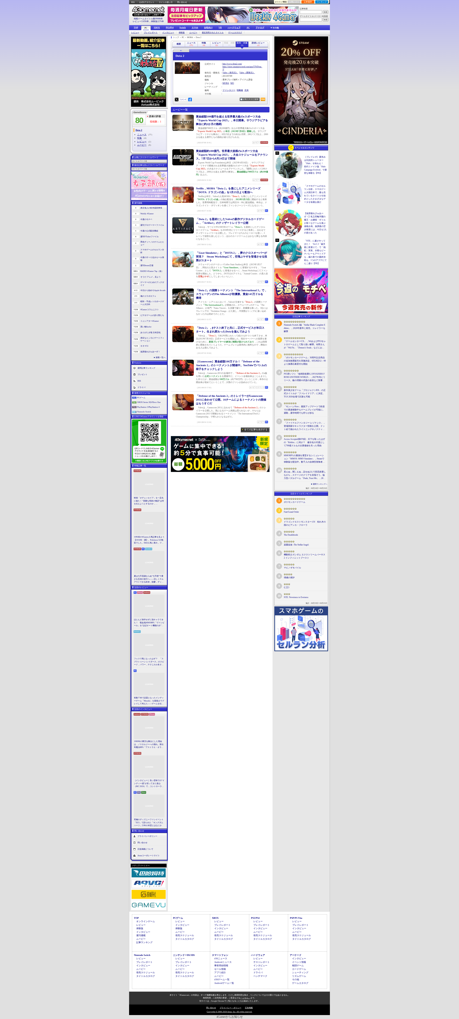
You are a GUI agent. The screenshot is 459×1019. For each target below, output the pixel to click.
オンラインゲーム (145, 921)
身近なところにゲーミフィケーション (152, 339)
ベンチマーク (260, 976)
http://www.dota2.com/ (232, 64)
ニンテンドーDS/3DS (184, 955)
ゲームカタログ (235, 33)
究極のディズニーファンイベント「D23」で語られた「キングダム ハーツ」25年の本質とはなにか (149, 822)
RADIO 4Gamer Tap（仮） (151, 271)
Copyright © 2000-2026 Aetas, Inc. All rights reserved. (229, 1012)
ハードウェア (234, 27)
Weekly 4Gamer (147, 213)
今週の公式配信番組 (149, 231)
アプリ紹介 (220, 972)
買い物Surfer (146, 327)
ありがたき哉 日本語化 (150, 332)
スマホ (195, 27)
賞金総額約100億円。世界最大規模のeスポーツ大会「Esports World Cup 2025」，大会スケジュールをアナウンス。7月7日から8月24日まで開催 (232, 155)
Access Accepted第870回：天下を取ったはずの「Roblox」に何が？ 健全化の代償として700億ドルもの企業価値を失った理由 (304, 442)
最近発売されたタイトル (213, 33)
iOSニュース (220, 958)
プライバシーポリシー (147, 836)
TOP (136, 27)
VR (220, 27)
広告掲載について (145, 849)
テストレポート (261, 962)
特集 (139, 138)
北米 (246, 90)
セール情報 (220, 969)
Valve (225, 72)
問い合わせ (182, 2)
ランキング (322, 2)
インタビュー (168, 33)
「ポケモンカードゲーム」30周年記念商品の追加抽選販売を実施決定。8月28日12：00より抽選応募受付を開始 (305, 360)
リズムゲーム (299, 976)
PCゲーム (141, 397)
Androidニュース (223, 962)
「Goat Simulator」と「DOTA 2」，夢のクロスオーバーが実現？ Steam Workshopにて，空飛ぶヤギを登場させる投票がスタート (231, 256)
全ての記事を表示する (256, 429)
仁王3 (286, 587)
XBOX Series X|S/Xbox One (149, 402)
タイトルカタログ (184, 939)
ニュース (141, 134)
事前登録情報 (221, 965)
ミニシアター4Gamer (149, 321)
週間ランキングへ (320, 484)
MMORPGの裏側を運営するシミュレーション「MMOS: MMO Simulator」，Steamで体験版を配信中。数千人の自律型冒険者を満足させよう (304, 459)
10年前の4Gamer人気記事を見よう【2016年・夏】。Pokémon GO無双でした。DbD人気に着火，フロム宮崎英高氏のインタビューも (149, 540)
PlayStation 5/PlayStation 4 (148, 407)
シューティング (300, 972)
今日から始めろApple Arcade (152, 290)
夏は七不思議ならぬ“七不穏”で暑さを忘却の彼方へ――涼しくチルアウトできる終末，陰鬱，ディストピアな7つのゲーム (149, 579)
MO (232, 83)
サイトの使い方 (166, 2)
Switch (182, 27)
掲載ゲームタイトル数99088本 (148, 18)
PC (146, 28)
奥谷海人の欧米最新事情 (151, 208)
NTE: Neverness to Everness (296, 597)
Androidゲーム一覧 (224, 983)
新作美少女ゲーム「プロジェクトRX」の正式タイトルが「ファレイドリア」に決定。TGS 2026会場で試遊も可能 (305, 393)
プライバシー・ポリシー (230, 1008)
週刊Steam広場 (146, 265)
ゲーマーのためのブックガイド (152, 283)
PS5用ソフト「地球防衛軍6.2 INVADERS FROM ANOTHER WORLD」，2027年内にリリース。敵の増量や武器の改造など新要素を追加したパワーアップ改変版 (304, 377)
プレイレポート (151, 33)
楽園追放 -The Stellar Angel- (296, 544)
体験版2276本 (157, 21)
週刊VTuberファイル (149, 236)
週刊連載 (141, 935)
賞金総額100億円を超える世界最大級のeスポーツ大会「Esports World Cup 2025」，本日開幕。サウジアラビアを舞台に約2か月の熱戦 (232, 120)
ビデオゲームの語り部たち (152, 315)
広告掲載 (249, 1008)
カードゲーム (299, 969)
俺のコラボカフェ (148, 296)
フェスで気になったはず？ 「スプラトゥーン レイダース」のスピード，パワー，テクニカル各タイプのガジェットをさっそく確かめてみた (149, 662)
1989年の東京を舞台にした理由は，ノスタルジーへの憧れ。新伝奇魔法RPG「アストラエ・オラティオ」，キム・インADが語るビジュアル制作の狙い (149, 744)
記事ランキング (144, 942)
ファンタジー (229, 90)
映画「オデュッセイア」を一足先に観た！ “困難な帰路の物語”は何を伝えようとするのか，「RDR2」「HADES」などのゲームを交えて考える (149, 501)
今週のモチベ (146, 219)
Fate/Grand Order (291, 512)
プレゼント (142, 374)
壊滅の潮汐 (289, 577)
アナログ (260, 27)
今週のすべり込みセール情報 (152, 258)
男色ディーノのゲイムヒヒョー (152, 243)
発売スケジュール (184, 935)
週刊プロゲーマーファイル (152, 225)
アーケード (295, 955)
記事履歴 (308, 2)
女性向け (208, 27)
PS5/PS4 (170, 27)
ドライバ (141, 387)
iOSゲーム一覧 (222, 979)
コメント (183, 99)
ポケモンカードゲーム (294, 502)
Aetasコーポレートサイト (149, 855)
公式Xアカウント (146, 2)
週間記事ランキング (146, 368)
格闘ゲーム (298, 965)
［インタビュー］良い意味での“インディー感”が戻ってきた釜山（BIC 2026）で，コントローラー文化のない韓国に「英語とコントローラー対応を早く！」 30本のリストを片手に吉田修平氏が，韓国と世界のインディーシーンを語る (149, 783)
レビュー (135, 33)
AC (248, 27)
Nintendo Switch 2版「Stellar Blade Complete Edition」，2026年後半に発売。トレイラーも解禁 (304, 328)
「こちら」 (245, 998)
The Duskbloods (291, 535)
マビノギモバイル (292, 567)
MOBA (226, 83)
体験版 (182, 33)
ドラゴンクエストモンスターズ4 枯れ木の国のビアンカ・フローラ (305, 523)
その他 (295, 979)
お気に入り (294, 2)
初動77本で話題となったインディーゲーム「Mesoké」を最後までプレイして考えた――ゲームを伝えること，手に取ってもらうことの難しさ (149, 701)
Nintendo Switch (144, 412)
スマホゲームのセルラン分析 (152, 251)
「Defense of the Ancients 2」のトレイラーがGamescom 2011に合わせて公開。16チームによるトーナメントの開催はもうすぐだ (231, 399)
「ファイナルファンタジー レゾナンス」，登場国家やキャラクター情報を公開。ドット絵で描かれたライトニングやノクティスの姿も (304, 426)
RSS (133, 2)
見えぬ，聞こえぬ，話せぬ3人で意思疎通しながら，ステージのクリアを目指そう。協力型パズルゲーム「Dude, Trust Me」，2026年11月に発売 (305, 475)
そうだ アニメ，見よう (150, 277)
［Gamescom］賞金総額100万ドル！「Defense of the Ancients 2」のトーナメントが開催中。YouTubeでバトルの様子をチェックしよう (231, 365)
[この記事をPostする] (176, 99)
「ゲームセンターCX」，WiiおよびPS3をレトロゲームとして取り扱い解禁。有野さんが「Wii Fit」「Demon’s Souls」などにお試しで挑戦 (305, 344)
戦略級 (240, 90)
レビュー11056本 (141, 21)
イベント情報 (299, 962)
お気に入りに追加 (250, 99)
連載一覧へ (160, 357)
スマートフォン (220, 955)
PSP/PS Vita (296, 918)
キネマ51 (144, 346)
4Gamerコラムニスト (149, 309)
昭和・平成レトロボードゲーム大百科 (152, 303)
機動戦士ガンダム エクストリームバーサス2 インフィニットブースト (304, 556)
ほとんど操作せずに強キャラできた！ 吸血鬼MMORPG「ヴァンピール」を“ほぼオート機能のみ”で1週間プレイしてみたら (149, 622)
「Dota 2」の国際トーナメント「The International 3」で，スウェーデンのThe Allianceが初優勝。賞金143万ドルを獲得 (231, 294)
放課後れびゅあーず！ (150, 352)
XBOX (157, 27)
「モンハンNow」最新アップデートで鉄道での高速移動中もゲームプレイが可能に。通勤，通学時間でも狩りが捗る (304, 409)
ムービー (193, 33)
